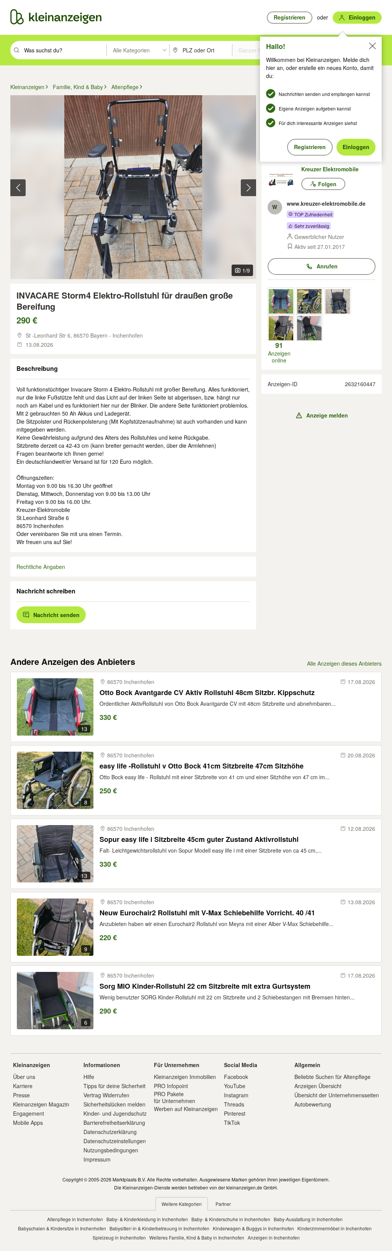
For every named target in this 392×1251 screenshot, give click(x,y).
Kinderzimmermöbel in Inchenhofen (334, 1228)
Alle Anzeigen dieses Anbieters (344, 663)
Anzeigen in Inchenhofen (274, 1237)
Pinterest (234, 1113)
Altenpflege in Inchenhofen (75, 1219)
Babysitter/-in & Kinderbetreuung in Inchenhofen (159, 1228)
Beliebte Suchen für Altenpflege (332, 1076)
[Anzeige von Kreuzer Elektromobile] (281, 301)
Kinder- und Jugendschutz (115, 1113)
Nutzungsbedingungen (110, 1150)
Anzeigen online (279, 352)
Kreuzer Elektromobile (330, 169)
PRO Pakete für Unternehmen (174, 1097)
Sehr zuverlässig (311, 226)
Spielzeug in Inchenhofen (119, 1237)
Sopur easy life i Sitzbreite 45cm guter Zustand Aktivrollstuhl (199, 839)
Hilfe (88, 1076)
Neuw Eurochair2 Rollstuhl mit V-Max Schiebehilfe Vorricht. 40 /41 (207, 912)
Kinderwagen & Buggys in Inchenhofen (253, 1228)
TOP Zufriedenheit (313, 214)
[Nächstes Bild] (248, 187)
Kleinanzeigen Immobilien (185, 1076)
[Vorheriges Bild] (18, 187)
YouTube (234, 1086)
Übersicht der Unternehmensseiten (336, 1095)
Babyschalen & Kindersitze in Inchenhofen (62, 1228)
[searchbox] (64, 50)
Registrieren (310, 147)
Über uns (24, 1076)
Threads (234, 1104)
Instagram (236, 1095)
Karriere (23, 1086)
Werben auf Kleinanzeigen (186, 1109)
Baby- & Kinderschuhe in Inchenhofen (230, 1219)
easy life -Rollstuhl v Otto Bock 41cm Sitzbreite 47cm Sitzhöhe (202, 766)
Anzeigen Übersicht (317, 1086)
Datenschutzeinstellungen (114, 1141)
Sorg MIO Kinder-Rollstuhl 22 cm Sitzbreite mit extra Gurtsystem (205, 986)
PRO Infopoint (171, 1086)
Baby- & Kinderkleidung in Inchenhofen (147, 1219)
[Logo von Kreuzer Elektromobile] (284, 179)
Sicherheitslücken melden (114, 1104)
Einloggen (356, 147)
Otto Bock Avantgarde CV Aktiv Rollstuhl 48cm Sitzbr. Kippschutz (207, 692)
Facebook (236, 1076)
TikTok (232, 1122)
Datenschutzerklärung (110, 1132)
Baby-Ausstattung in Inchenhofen (308, 1219)
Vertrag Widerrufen (106, 1095)
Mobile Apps (28, 1122)
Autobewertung (312, 1104)
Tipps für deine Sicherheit (114, 1086)
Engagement (28, 1113)
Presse (21, 1095)
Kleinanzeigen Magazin (41, 1104)
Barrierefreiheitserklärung (114, 1122)
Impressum (97, 1159)
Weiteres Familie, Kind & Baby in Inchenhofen (196, 1237)
